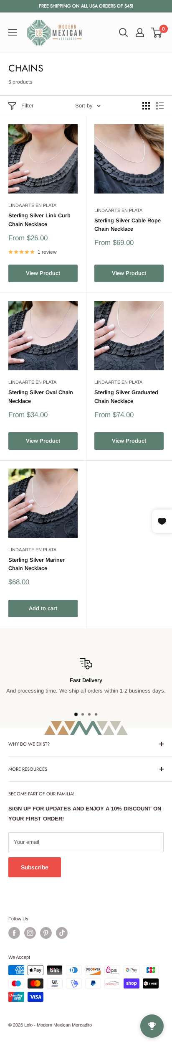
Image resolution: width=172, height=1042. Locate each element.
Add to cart (43, 608)
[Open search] (123, 32)
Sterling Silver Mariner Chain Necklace (36, 564)
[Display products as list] (160, 106)
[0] (157, 33)
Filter (27, 105)
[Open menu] (12, 32)
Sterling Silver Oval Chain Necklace (40, 396)
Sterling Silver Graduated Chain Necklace (126, 396)
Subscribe (34, 867)
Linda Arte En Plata (32, 205)
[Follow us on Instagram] (30, 933)
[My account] (140, 32)
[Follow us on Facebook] (14, 933)
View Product (43, 273)
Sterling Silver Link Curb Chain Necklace (39, 219)
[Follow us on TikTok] (62, 933)
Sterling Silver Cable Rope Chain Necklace (127, 224)
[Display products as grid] (146, 106)
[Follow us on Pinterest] (46, 933)
